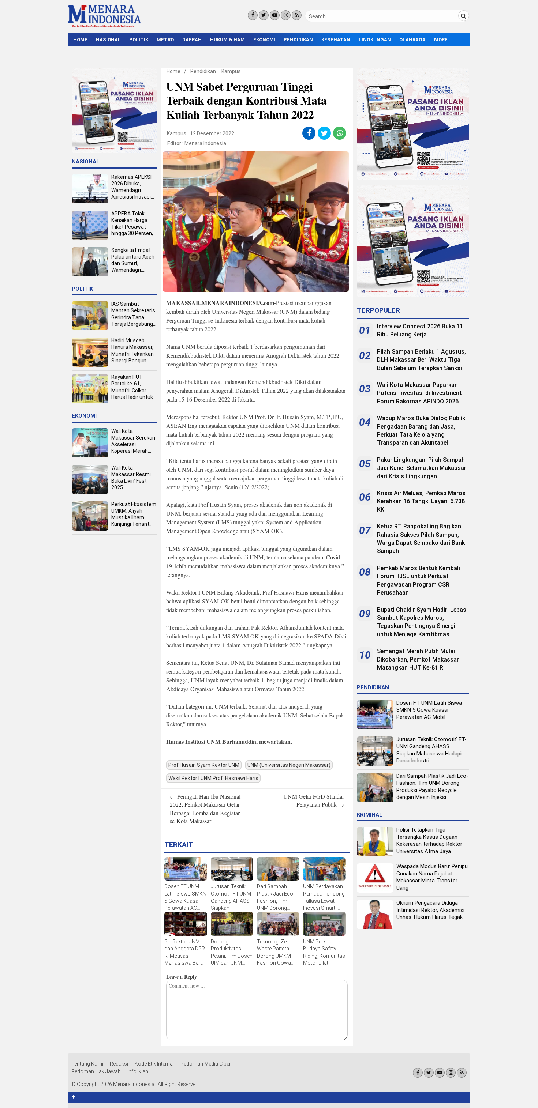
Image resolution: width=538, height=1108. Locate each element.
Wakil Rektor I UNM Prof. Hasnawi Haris (213, 778)
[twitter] (324, 133)
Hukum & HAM (227, 39)
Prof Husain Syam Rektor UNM (203, 765)
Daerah (192, 39)
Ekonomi (264, 39)
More (441, 39)
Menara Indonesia (205, 143)
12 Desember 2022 (212, 133)
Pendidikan (298, 39)
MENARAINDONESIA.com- (239, 302)
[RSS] (297, 15)
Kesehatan (335, 39)
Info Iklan (137, 1071)
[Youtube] (275, 15)
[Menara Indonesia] (104, 26)
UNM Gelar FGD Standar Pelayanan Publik (313, 800)
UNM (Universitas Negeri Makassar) (288, 765)
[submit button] (463, 15)
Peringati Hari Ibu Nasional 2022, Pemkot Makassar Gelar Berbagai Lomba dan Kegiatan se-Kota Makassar (205, 808)
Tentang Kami (87, 1064)
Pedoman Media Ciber (205, 1064)
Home (80, 39)
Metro (165, 39)
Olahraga (412, 39)
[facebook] (309, 133)
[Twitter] (264, 15)
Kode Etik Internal (154, 1064)
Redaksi (119, 1064)
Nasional (108, 39)
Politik (138, 39)
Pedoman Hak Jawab (96, 1071)
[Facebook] (253, 15)
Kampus (231, 71)
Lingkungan (375, 39)
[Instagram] (286, 15)
